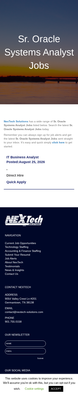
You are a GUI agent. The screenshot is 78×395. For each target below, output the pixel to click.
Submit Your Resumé (17, 254)
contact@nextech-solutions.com (24, 311)
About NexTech (14, 262)
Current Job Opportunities (20, 243)
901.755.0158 (13, 321)
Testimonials (12, 266)
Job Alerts (11, 258)
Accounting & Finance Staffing (23, 250)
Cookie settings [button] (34, 388)
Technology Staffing (16, 246)
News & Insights (14, 270)
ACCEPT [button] (56, 388)
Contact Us (11, 273)
